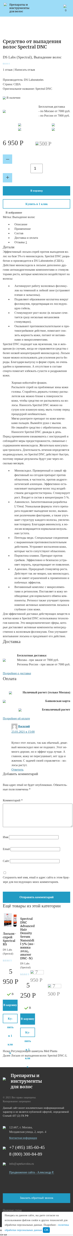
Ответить (17, 769)
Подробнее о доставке (17, 673)
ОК (46, 1230)
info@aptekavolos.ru (21, 1163)
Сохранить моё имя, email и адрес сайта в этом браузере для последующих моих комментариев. (36, 879)
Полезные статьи (12, 1210)
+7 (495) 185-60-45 (27, 1147)
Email (6, 849)
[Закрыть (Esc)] (1, 1230)
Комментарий (13, 800)
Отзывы (20, 242)
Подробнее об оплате (16, 718)
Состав (18, 233)
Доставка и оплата (26, 237)
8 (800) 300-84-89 (25, 1154)
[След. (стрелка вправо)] (5, 1234)
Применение (22, 228)
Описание (20, 224)
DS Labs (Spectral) (17, 57)
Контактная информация (23, 1138)
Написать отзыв (25, 69)
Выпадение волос (48, 57)
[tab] (40, 224)
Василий (24, 726)
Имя (5, 837)
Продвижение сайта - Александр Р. (31, 1172)
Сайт (6, 861)
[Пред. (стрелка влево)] (1, 1234)
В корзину (37, 190)
